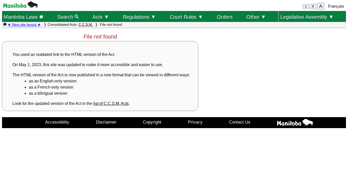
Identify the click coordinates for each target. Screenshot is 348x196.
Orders (225, 17)
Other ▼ (256, 17)
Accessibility (57, 122)
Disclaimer (106, 122)
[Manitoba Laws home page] (5, 24)
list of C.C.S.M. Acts (111, 103)
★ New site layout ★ (24, 24)
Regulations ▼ (139, 17)
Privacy (195, 122)
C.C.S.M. (85, 24)
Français (336, 6)
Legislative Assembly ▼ (307, 17)
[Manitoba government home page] (20, 6)
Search (66, 17)
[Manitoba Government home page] (295, 123)
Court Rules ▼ (186, 17)
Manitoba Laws (21, 17)
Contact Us (239, 122)
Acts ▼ (100, 17)
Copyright (152, 122)
